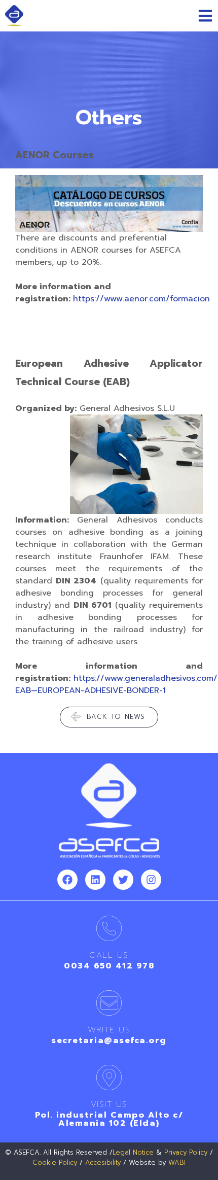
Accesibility (103, 1162)
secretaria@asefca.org (109, 1040)
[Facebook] (67, 880)
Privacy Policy (185, 1152)
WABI (177, 1162)
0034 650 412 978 (109, 966)
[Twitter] (123, 880)
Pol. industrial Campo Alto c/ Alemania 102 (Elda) (109, 1119)
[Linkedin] (95, 880)
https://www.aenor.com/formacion (141, 299)
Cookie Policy (54, 1162)
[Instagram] (151, 880)
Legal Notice (133, 1152)
